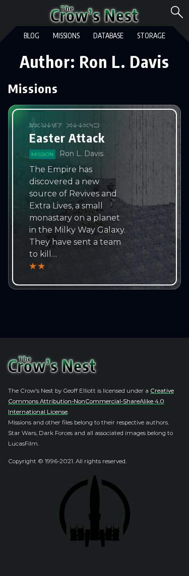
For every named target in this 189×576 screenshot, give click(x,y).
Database (108, 35)
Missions (66, 35)
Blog (31, 35)
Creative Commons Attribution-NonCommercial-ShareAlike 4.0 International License (91, 401)
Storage (151, 35)
